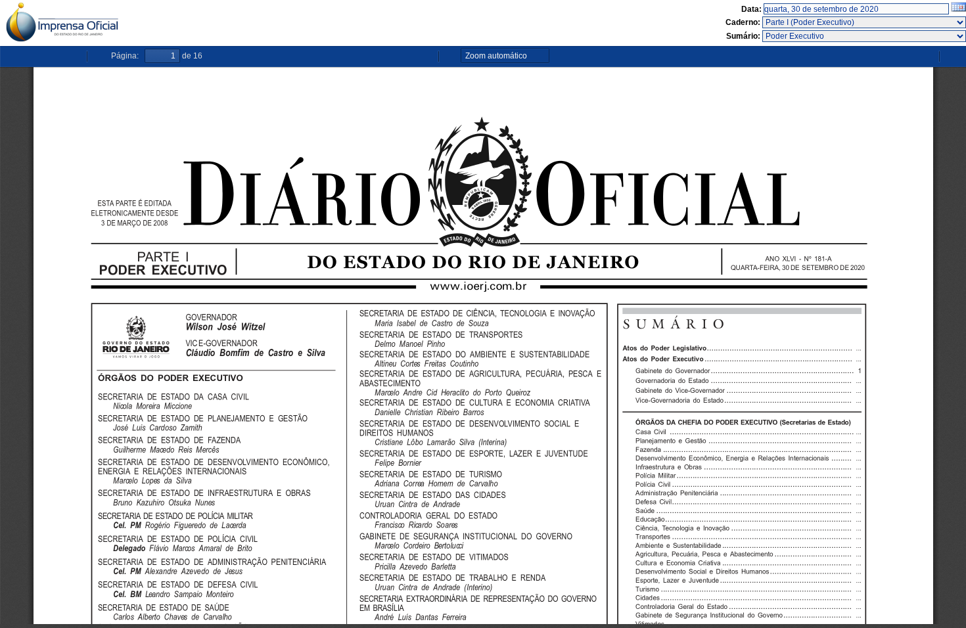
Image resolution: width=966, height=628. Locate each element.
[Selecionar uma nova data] (958, 9)
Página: (125, 55)
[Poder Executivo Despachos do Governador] (864, 36)
